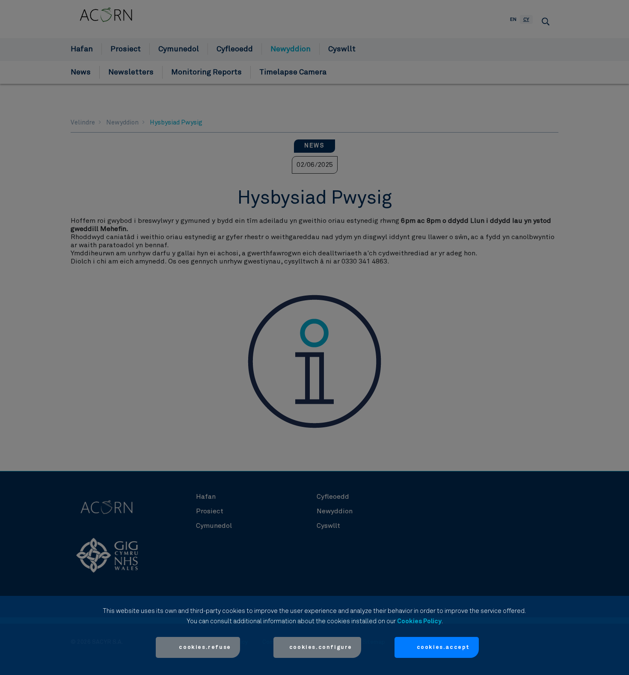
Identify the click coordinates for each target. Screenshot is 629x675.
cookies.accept (443, 647)
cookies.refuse (205, 647)
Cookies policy (419, 621)
